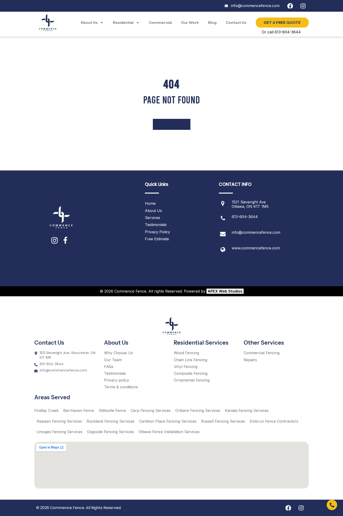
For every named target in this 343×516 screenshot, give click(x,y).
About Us (89, 22)
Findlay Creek (46, 410)
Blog (212, 22)
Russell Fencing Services (223, 421)
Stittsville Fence (112, 410)
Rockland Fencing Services (110, 421)
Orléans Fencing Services (197, 410)
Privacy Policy (157, 232)
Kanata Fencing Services (247, 410)
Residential (123, 22)
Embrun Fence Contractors (274, 421)
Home (150, 203)
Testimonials (156, 224)
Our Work (190, 22)
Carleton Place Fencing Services (167, 421)
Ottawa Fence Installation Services (169, 431)
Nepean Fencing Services (59, 421)
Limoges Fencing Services (59, 431)
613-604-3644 (245, 216)
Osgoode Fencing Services (110, 431)
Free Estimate (157, 239)
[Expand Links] (332, 505)
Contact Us (236, 22)
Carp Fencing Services (151, 410)
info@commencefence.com (256, 232)
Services (152, 217)
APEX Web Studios (225, 291)
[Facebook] (290, 6)
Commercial (160, 22)
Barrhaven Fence (78, 410)
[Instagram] (303, 6)
